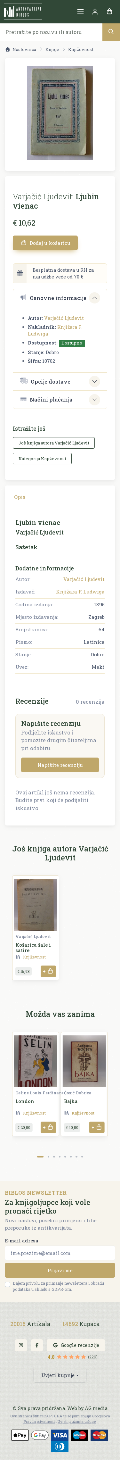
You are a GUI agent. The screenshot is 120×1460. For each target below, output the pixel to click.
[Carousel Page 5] (65, 1156)
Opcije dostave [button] (50, 381)
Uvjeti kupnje (58, 1375)
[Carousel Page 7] (76, 1156)
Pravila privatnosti (39, 1421)
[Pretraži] (111, 32)
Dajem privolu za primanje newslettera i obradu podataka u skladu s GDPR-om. (58, 1286)
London (24, 1101)
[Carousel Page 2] (48, 1156)
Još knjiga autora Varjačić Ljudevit (54, 443)
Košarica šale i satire (33, 947)
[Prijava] (94, 11)
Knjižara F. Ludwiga (80, 591)
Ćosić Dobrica (78, 1092)
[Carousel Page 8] (82, 1156)
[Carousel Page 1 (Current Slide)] (40, 1156)
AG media (96, 1408)
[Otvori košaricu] (109, 11)
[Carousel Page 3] (54, 1156)
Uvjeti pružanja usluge (77, 1421)
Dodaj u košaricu (49, 243)
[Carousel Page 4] (59, 1156)
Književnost (80, 49)
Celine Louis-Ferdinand (39, 1092)
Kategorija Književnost (42, 458)
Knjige (52, 49)
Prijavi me (60, 1270)
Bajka (71, 1101)
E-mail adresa (21, 1241)
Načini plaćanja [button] (51, 399)
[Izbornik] (80, 11)
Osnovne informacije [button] (58, 297)
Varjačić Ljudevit (64, 318)
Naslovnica (24, 49)
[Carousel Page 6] (71, 1156)
